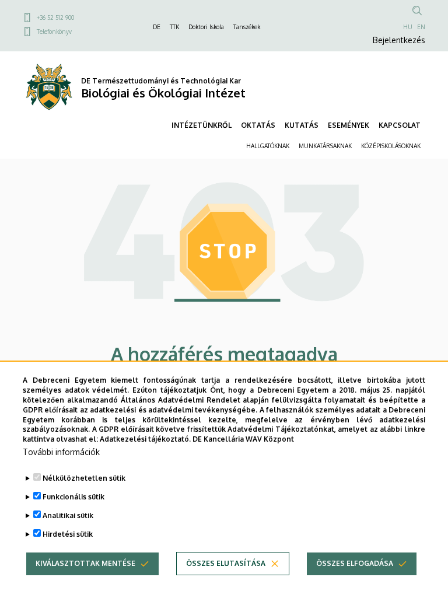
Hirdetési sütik (68, 534)
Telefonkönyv (54, 31)
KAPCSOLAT (400, 125)
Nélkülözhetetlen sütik (84, 478)
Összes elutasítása (225, 563)
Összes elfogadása (354, 563)
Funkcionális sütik (73, 496)
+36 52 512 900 (55, 17)
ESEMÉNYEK (348, 125)
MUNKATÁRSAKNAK (325, 145)
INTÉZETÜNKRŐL (202, 125)
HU (407, 26)
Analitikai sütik (68, 515)
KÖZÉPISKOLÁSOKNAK (391, 145)
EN (421, 26)
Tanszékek (246, 26)
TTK (174, 26)
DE (156, 26)
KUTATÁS (301, 125)
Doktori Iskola (206, 26)
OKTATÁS (258, 125)
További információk (61, 452)
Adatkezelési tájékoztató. (145, 439)
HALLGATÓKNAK (267, 145)
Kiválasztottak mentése (85, 563)
